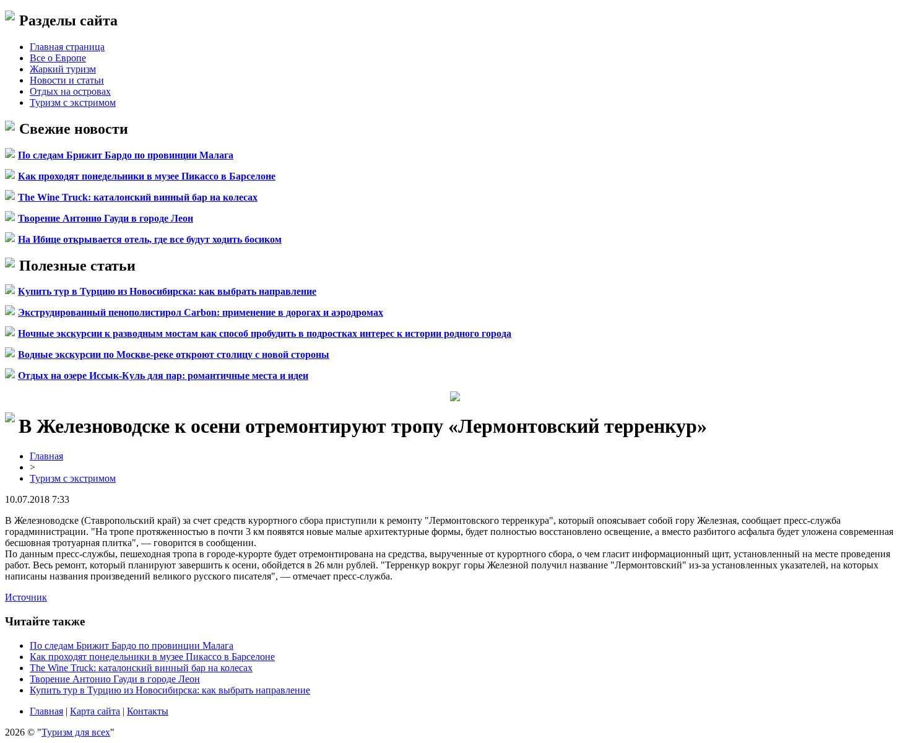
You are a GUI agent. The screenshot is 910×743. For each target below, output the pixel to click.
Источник (26, 597)
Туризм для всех (75, 732)
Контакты (147, 711)
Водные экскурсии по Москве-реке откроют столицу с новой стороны (173, 354)
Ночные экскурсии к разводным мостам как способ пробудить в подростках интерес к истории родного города (264, 333)
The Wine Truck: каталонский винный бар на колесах (138, 197)
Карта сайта (95, 711)
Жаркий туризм (63, 69)
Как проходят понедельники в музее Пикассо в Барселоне (146, 176)
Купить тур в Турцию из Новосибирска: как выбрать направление (167, 291)
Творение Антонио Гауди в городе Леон (105, 218)
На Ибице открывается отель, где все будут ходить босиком (150, 239)
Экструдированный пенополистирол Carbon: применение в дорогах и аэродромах (200, 312)
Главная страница (67, 46)
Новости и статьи (67, 80)
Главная (46, 456)
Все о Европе (58, 58)
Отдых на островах (70, 91)
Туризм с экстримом (73, 102)
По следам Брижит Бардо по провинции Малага (125, 155)
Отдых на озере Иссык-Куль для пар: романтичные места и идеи (163, 375)
